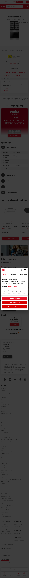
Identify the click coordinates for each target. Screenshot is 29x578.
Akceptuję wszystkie (15, 298)
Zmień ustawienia (13, 302)
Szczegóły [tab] (13, 274)
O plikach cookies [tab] (23, 274)
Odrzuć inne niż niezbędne (14, 306)
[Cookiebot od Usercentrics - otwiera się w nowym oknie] (21, 270)
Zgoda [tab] (4, 274)
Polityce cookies (12, 286)
